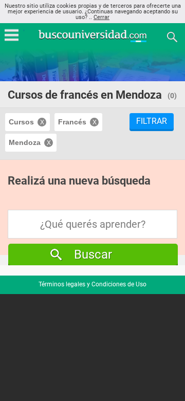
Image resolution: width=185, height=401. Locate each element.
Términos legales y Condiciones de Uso (92, 284)
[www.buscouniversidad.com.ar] (92, 41)
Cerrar (101, 17)
